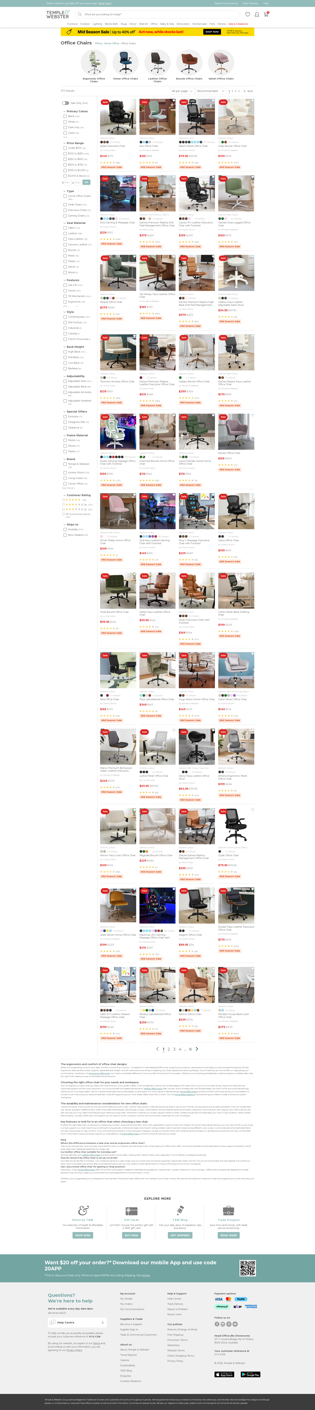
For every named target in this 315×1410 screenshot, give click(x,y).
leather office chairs (153, 1088)
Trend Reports (128, 1354)
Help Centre (174, 1298)
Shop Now (82, 1235)
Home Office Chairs (125, 78)
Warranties (173, 1345)
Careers (124, 1360)
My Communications (132, 1309)
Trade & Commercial (226, 3)
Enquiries (125, 1375)
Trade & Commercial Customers (138, 1334)
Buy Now (131, 1235)
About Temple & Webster (134, 1349)
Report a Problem (177, 1309)
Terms (96, 1343)
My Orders (126, 1303)
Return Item (174, 1314)
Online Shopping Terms (180, 1355)
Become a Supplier (131, 1324)
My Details (126, 1298)
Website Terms (176, 1350)
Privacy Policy (74, 1350)
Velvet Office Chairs (221, 78)
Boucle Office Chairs (189, 78)
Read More (228, 1235)
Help (266, 3)
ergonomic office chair (99, 1073)
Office (98, 43)
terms (146, 1275)
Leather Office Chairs (157, 80)
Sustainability (127, 1365)
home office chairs (188, 1091)
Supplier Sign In (129, 1329)
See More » (68, 488)
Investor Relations (130, 1381)
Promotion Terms (177, 1340)
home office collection (185, 1094)
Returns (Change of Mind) (182, 1329)
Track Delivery (250, 3)
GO (86, 182)
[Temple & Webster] (58, 15)
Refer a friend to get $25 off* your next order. (78, 3)
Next (250, 91)
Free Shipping (175, 1334)
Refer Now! (104, 3)
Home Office (111, 43)
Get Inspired (180, 1235)
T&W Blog (126, 1370)
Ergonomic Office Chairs (94, 80)
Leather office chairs (91, 1155)
